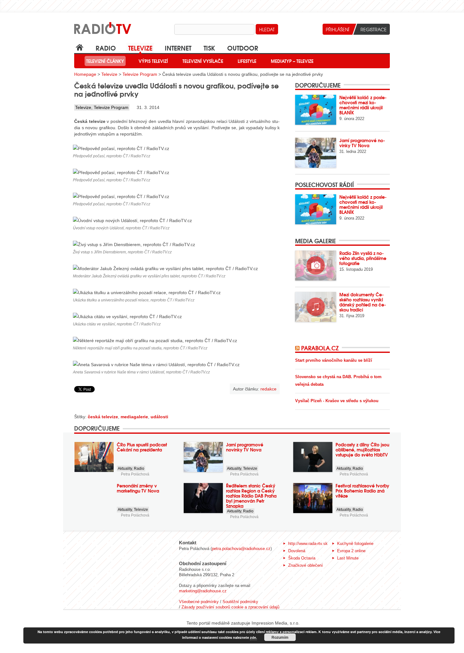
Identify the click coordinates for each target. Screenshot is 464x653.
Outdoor (242, 47)
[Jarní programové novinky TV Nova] (315, 153)
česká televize (103, 416)
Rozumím (280, 637)
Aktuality (125, 468)
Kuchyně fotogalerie (355, 543)
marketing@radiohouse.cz (203, 591)
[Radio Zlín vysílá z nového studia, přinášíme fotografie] (315, 266)
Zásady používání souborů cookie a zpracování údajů (230, 607)
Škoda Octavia (301, 558)
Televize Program (139, 74)
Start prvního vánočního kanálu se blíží (333, 360)
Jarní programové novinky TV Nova (362, 143)
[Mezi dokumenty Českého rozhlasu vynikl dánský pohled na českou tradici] (315, 307)
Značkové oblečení (305, 565)
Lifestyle (247, 60)
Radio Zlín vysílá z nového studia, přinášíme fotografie (362, 258)
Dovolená (296, 550)
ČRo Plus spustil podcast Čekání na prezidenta (142, 447)
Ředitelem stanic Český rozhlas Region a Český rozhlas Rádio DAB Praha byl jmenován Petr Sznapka (251, 495)
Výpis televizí (153, 60)
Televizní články (105, 60)
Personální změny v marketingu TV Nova (138, 488)
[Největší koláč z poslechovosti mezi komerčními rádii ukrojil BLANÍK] (315, 110)
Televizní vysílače (202, 60)
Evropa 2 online (351, 550)
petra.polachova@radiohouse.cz (241, 548)
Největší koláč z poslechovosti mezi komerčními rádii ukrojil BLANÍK (363, 105)
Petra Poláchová (135, 474)
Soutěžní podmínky (240, 601)
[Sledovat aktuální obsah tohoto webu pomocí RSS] (298, 347)
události (159, 416)
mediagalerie (134, 416)
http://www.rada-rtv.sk (308, 543)
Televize (140, 47)
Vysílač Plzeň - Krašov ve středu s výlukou (336, 400)
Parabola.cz (320, 347)
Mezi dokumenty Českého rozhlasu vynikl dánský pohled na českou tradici (362, 302)
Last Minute (348, 558)
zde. (253, 637)
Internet (178, 47)
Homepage (85, 74)
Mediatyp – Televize (292, 60)
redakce (268, 388)
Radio (106, 47)
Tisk (209, 47)
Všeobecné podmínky (199, 601)
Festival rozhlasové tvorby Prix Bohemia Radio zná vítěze (362, 490)
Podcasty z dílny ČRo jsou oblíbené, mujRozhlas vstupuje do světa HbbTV (362, 449)
